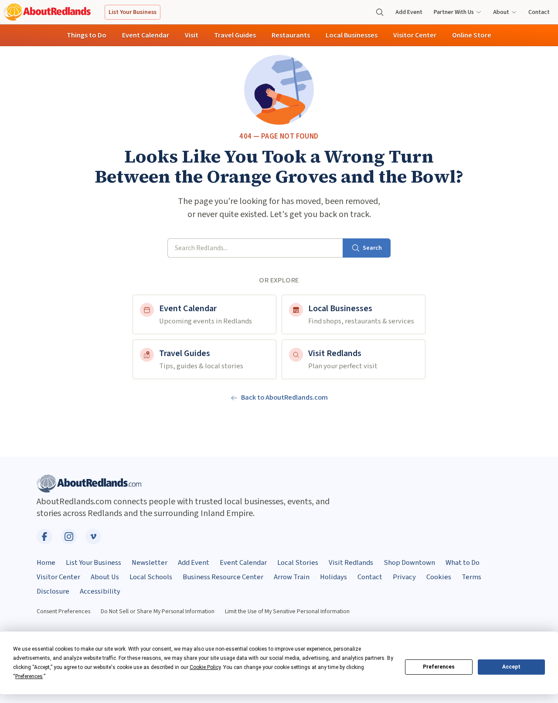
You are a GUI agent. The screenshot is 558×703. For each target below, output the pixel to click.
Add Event (408, 12)
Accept (511, 667)
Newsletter (149, 562)
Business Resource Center (223, 577)
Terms (471, 577)
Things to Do (86, 35)
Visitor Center (414, 35)
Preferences (439, 667)
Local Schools (150, 577)
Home (46, 562)
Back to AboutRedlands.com (284, 397)
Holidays (333, 577)
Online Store (471, 35)
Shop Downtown (409, 562)
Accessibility (100, 591)
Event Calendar (145, 35)
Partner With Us (454, 12)
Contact (539, 12)
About (501, 12)
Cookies (438, 577)
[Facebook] (44, 536)
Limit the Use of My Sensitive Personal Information (287, 611)
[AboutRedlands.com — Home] (47, 12)
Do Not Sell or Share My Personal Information (157, 611)
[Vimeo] (93, 536)
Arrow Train (292, 577)
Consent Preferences (63, 611)
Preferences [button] (29, 676)
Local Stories (297, 562)
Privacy (404, 577)
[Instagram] (69, 536)
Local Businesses (352, 35)
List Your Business (133, 12)
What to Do (463, 562)
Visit (191, 35)
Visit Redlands (351, 562)
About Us (105, 577)
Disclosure (53, 591)
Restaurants (291, 35)
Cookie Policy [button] (205, 667)
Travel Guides (235, 35)
